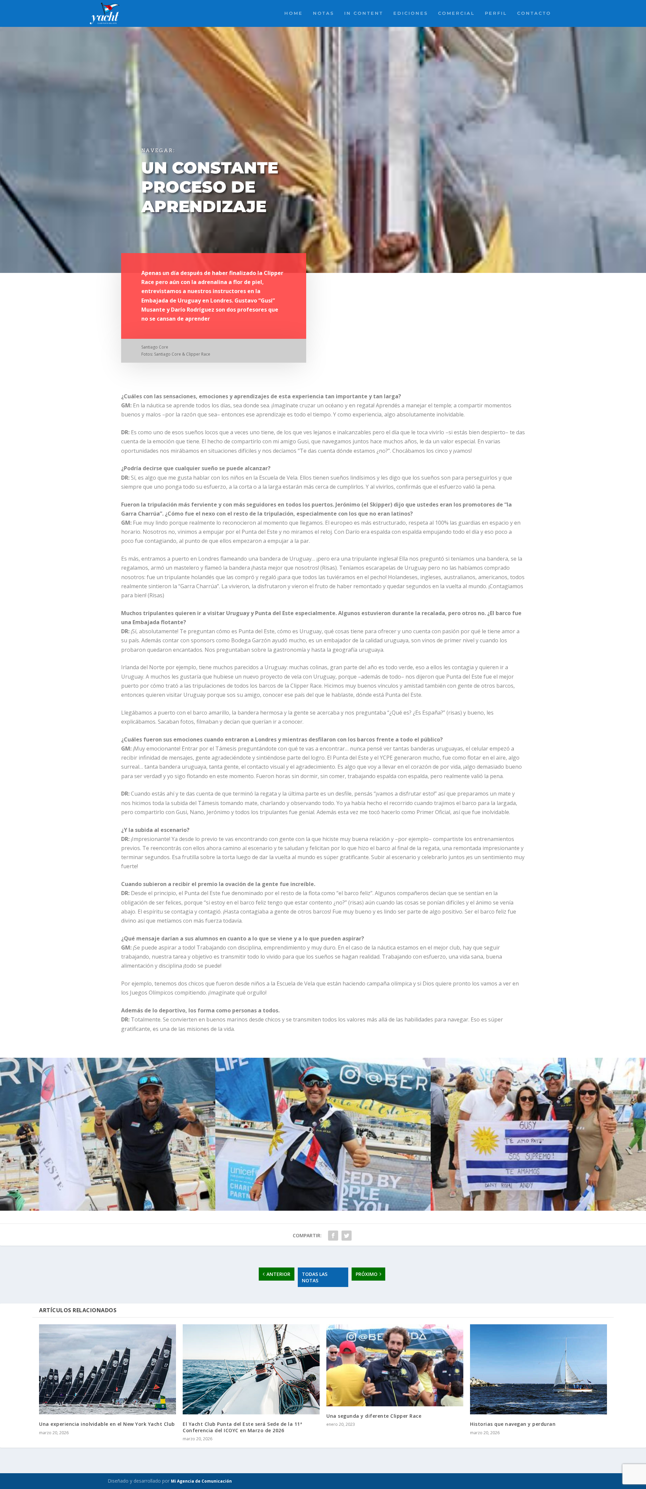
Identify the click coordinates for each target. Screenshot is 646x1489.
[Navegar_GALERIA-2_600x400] (323, 1209)
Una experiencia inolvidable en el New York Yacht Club (107, 1424)
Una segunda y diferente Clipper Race (373, 1416)
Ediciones (410, 13)
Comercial (456, 13)
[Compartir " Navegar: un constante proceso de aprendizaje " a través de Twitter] (346, 1235)
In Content (363, 13)
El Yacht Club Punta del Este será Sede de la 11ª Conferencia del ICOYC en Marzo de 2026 (242, 1427)
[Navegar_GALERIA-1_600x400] (538, 1209)
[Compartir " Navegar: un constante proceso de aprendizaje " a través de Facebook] (333, 1235)
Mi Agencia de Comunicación (201, 1481)
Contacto (534, 13)
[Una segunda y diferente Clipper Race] (394, 1365)
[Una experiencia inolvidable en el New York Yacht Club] (107, 1369)
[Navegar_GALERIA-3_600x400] (107, 1209)
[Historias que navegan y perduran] (538, 1369)
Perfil (496, 13)
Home (293, 13)
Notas (323, 13)
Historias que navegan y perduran (512, 1424)
